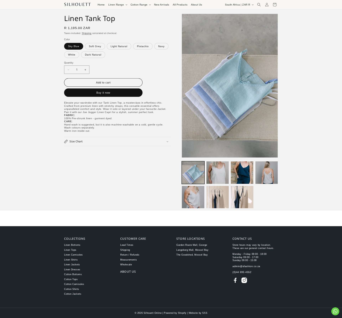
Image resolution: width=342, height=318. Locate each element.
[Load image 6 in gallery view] (217, 197)
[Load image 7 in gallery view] (242, 197)
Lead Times (126, 245)
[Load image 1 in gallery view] (193, 172)
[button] (118, 4)
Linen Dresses (72, 269)
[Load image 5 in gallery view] (193, 197)
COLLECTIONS (74, 239)
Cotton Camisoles (74, 284)
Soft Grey (95, 46)
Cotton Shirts (71, 289)
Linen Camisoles (73, 254)
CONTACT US (242, 239)
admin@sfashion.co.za (246, 266)
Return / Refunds (129, 254)
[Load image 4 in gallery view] (266, 172)
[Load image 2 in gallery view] (217, 172)
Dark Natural (93, 54)
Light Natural (119, 46)
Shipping (87, 33)
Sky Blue (73, 46)
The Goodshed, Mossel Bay (192, 254)
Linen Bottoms (72, 245)
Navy (161, 46)
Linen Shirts (71, 259)
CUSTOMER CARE (133, 239)
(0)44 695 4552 (241, 272)
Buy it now (103, 92)
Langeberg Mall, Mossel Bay (192, 250)
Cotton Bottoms (73, 274)
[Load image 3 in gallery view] (242, 172)
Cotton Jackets (72, 294)
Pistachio (143, 46)
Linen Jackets (72, 264)
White (71, 54)
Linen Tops (70, 250)
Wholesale (126, 264)
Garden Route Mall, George (191, 245)
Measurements (128, 259)
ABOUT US (128, 272)
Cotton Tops (71, 279)
